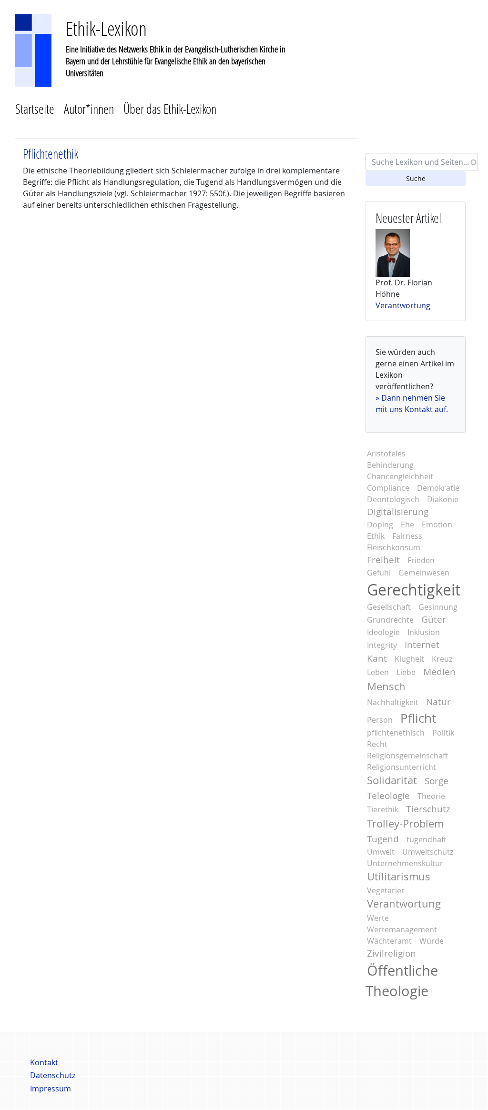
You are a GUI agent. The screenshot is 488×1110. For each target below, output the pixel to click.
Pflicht (418, 718)
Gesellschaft (389, 607)
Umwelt (381, 852)
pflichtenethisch (396, 732)
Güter (433, 619)
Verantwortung (403, 305)
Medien (439, 672)
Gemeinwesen (423, 572)
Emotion (437, 524)
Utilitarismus (398, 876)
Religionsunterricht (401, 767)
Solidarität (392, 780)
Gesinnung (438, 607)
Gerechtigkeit (413, 589)
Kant (377, 658)
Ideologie (383, 632)
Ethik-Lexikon (106, 28)
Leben (378, 672)
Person (380, 720)
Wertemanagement (402, 929)
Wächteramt (389, 941)
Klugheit (409, 659)
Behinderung (390, 465)
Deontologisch (393, 499)
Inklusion (423, 632)
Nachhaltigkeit (392, 702)
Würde (431, 941)
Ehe (407, 524)
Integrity (382, 645)
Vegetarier (386, 890)
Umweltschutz (427, 852)
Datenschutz (52, 1075)
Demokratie (438, 488)
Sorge (436, 781)
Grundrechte (390, 620)
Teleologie (388, 795)
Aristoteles (386, 453)
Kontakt (44, 1062)
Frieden (421, 560)
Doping (380, 524)
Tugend (383, 839)
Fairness (407, 536)
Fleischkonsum (393, 547)
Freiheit (383, 560)
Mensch (386, 686)
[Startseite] (33, 49)
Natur (438, 702)
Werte (378, 918)
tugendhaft (427, 839)
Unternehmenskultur (405, 863)
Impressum (50, 1088)
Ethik (376, 536)
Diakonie (442, 499)
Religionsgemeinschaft (407, 755)
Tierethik (382, 809)
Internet (422, 644)
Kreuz (442, 659)
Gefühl (379, 572)
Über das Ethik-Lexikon (169, 109)
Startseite (34, 109)
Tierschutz (428, 809)
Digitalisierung (397, 511)
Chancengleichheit (400, 476)
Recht (377, 744)
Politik (443, 732)
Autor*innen (89, 109)
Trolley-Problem (405, 824)
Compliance (388, 488)
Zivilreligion (391, 953)
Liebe (406, 672)
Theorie (431, 796)
